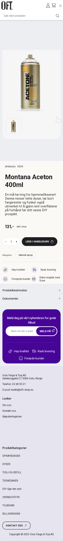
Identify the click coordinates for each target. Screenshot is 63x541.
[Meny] (60, 5)
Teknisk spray (26, 255)
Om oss (6, 405)
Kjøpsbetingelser (12, 416)
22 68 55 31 (19, 384)
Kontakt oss (9, 410)
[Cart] (54, 5)
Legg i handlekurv (37, 241)
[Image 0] (14, 126)
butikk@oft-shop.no (22, 389)
